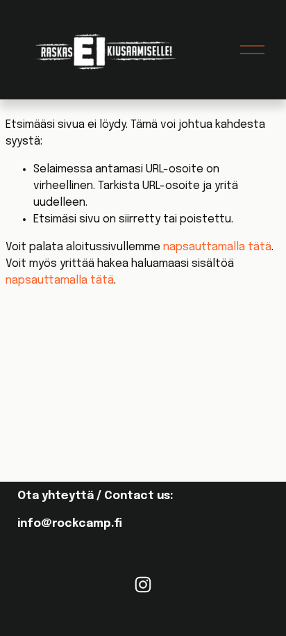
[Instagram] (143, 584)
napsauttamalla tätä (217, 247)
